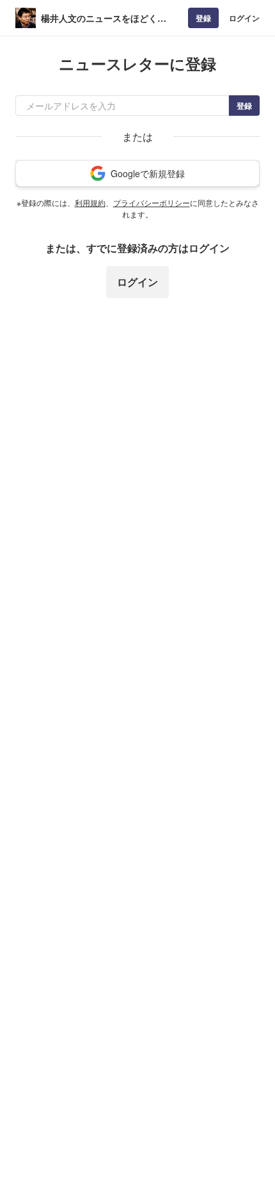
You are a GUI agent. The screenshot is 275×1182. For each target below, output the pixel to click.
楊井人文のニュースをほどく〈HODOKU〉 (99, 18)
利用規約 (90, 202)
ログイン (244, 18)
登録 (203, 18)
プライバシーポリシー (151, 202)
